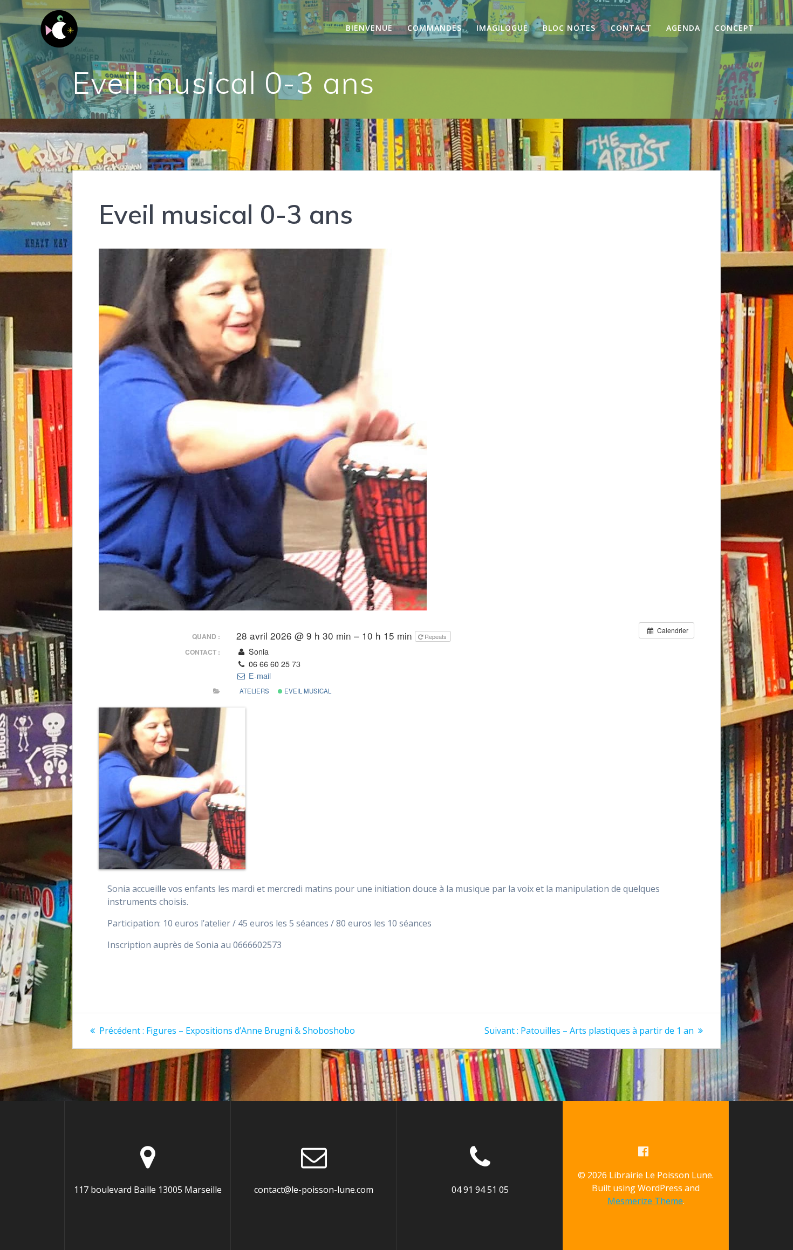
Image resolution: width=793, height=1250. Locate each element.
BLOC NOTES (569, 28)
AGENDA (683, 28)
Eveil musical (307, 690)
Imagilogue (502, 28)
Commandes (434, 28)
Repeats (435, 636)
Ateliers (254, 690)
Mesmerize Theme (645, 1201)
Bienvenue (369, 28)
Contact (631, 28)
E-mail (258, 675)
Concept (734, 28)
